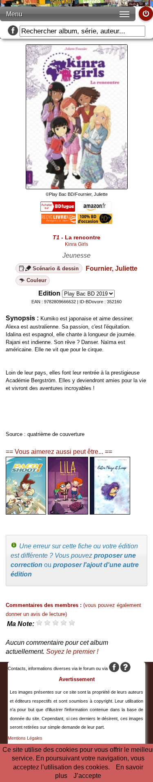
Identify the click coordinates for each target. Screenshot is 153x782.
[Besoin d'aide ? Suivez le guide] (125, 668)
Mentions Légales (25, 738)
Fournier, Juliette (111, 268)
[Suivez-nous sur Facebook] (13, 31)
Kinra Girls (76, 244)
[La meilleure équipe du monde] (26, 512)
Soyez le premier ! (72, 651)
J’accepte (87, 775)
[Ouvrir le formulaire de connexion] (146, 14)
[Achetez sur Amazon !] (94, 209)
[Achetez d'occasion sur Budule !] (95, 221)
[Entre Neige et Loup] (110, 512)
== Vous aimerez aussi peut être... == (59, 451)
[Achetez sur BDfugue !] (57, 209)
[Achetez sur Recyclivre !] (58, 221)
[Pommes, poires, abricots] (68, 512)
